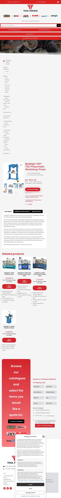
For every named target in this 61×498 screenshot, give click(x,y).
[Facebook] (4, 488)
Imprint (38, 496)
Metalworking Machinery (15, 46)
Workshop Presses (33, 46)
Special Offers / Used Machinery (30, 38)
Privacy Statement (32, 496)
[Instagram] (11, 488)
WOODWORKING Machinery (45, 29)
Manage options (30, 492)
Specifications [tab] (36, 211)
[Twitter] (7, 488)
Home (6, 46)
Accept (30, 484)
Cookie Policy (24, 496)
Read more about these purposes (36, 480)
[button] (43, 436)
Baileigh (30, 204)
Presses (25, 46)
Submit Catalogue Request (45, 425)
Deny (30, 488)
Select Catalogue (38, 408)
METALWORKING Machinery (14, 29)
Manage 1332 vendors (23, 480)
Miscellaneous (29, 34)
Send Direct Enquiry (32, 189)
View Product (9, 286)
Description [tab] (8, 211)
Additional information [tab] (22, 211)
